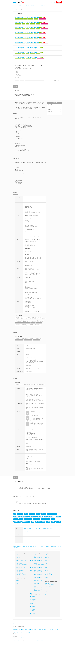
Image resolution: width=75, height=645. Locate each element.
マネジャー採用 (33, 613)
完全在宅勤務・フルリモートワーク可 (36, 600)
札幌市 (35, 554)
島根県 (38, 580)
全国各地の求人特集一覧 (48, 586)
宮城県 (41, 556)
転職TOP (14, 546)
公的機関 (46, 577)
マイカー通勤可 (33, 609)
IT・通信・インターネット (48, 554)
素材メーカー (47, 557)
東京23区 (42, 564)
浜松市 (38, 574)
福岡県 (35, 587)
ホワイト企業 (20, 513)
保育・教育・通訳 (19, 563)
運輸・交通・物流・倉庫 (48, 574)
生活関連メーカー (47, 560)
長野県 (41, 567)
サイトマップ (26, 640)
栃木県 (38, 560)
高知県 (35, 586)
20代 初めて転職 (51, 516)
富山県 (35, 570)
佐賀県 (38, 587)
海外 (31, 593)
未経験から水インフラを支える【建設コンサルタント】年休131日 (27, 22)
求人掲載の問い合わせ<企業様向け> (39, 640)
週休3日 (38, 513)
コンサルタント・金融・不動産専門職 (22, 564)
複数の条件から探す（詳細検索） (49, 584)
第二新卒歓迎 (33, 596)
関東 (45, 516)
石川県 (38, 570)
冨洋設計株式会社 (43, 546)
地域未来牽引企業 (24, 516)
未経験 (53, 521)
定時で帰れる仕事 (17, 521)
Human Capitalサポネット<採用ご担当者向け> (51, 640)
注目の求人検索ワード (25, 521)
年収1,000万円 (32, 513)
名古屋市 (41, 574)
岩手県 (38, 556)
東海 (31, 571)
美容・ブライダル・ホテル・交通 (21, 560)
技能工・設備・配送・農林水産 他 (21, 574)
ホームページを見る (29, 456)
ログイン (53, 2)
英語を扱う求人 (23, 637)
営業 (17, 554)
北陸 (31, 570)
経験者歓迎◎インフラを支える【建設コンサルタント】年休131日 (27, 17)
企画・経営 (18, 556)
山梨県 (38, 567)
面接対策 (32, 629)
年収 (22, 629)
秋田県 (35, 557)
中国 (31, 580)
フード (46, 567)
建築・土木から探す (27, 528)
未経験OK (32, 610)
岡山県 (41, 580)
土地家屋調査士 (39, 516)
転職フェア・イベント (43, 629)
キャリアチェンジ (32, 516)
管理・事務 (18, 557)
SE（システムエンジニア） (52, 513)
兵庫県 (35, 577)
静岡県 (38, 571)
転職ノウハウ (36, 629)
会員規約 (15, 640)
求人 (17, 632)
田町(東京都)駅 (32, 534)
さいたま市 (35, 564)
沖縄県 (39, 590)
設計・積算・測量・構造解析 (41, 528)
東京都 (25, 531)
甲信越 (32, 567)
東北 (31, 556)
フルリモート (58, 516)
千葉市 (39, 564)
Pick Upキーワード (21, 632)
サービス (46, 563)
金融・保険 (46, 570)
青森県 (35, 556)
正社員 (33, 521)
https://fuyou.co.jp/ (29, 371)
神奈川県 (35, 563)
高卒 (45, 594)
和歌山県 (41, 577)
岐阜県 (35, 571)
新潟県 (35, 567)
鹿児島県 (35, 590)
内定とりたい (43, 513)
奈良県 (38, 577)
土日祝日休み (58, 521)
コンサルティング (47, 571)
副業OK (32, 603)
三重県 (35, 573)
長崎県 (41, 587)
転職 (14, 632)
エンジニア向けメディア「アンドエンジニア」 (53, 629)
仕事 (29, 629)
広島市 (38, 583)
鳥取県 (35, 580)
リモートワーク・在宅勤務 (40, 521)
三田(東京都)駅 (26, 534)
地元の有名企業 (16, 516)
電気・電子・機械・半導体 (20, 570)
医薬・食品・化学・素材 (20, 573)
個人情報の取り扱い (20, 640)
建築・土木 (33, 528)
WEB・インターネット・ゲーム (21, 567)
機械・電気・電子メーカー (48, 556)
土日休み (46, 591)
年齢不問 (26, 513)
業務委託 (18, 583)
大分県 (38, 589)
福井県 (41, 570)
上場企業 (32, 612)
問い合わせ (31, 640)
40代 (15, 513)
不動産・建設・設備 (48, 573)
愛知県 (41, 571)
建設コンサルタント (50, 528)
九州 (31, 587)
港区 (27, 531)
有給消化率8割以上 (33, 599)
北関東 (32, 560)
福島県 (41, 557)
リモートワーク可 (33, 602)
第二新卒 (48, 521)
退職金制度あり (33, 606)
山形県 (38, 557)
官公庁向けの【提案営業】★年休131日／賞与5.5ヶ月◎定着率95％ (27, 47)
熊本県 (35, 589)
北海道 (32, 554)
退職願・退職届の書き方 (17, 629)
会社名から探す (47, 583)
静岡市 (35, 574)
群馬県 (41, 560)
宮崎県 (41, 589)
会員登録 (59, 2)
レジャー (46, 564)
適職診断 (25, 629)
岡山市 (35, 583)
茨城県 (35, 560)
